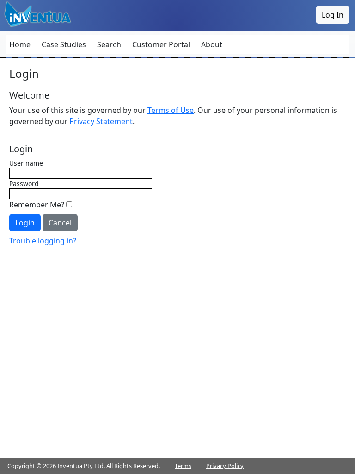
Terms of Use (170, 110)
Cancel (60, 223)
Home (20, 44)
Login (25, 223)
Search (109, 44)
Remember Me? (37, 205)
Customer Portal (161, 44)
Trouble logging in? (42, 241)
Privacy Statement (101, 121)
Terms (183, 466)
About (211, 44)
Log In (332, 15)
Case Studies (64, 44)
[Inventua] (38, 14)
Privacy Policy (225, 466)
